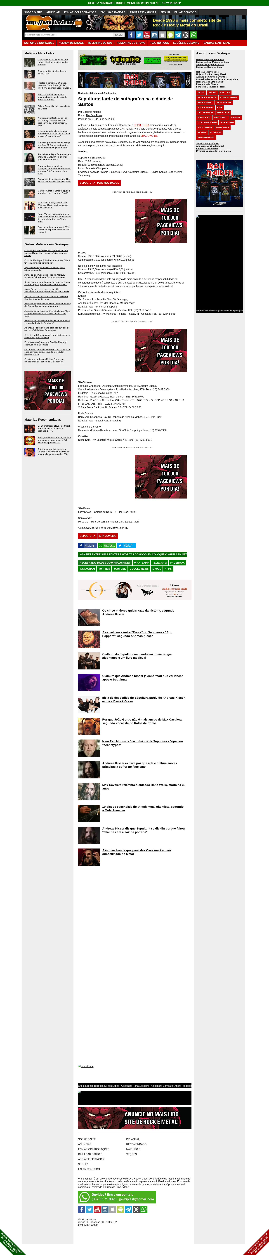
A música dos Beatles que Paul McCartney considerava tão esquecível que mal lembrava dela (53, 122)
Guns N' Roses (228, 97)
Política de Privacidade (116, 1187)
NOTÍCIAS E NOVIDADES (39, 43)
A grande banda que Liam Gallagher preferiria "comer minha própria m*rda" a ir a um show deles (54, 170)
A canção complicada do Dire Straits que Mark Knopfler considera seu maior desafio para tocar (47, 313)
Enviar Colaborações (207, 148)
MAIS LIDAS (133, 1149)
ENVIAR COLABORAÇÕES (80, 12)
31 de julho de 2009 (103, 119)
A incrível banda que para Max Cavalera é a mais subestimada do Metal (136, 852)
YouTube (119, 568)
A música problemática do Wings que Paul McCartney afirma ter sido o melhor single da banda (54, 145)
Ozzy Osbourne (207, 122)
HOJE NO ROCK (159, 43)
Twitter (104, 568)
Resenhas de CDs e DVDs (209, 81)
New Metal (220, 117)
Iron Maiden (224, 102)
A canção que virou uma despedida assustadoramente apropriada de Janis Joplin (46, 290)
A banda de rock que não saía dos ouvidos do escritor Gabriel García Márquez (47, 328)
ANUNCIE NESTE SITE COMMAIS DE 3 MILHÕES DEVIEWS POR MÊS (258, 1243)
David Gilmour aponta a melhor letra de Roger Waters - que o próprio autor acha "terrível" (47, 283)
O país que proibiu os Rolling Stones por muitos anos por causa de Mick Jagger (44, 360)
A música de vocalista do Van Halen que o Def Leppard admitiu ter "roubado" (47, 321)
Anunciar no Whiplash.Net (210, 146)
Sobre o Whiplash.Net (207, 143)
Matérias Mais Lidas (39, 53)
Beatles (225, 92)
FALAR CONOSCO (185, 12)
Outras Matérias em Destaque (46, 244)
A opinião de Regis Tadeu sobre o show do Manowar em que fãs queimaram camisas (54, 157)
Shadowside (110, 93)
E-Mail (156, 568)
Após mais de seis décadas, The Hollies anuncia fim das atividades (54, 180)
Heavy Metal (205, 102)
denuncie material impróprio (157, 1184)
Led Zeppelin (205, 112)
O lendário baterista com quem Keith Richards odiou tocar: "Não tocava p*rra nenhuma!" (54, 133)
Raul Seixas (205, 127)
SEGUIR (165, 12)
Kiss (219, 107)
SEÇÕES (186, 43)
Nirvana (236, 117)
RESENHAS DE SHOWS (131, 43)
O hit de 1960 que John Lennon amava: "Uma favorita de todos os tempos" (47, 261)
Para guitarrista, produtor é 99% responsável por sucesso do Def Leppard (53, 229)
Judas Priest (205, 107)
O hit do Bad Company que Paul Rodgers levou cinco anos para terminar (47, 336)
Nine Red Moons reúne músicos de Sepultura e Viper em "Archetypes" (142, 743)
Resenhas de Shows (207, 84)
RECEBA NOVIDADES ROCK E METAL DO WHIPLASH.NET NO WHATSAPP (134, 3)
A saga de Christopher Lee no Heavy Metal (52, 72)
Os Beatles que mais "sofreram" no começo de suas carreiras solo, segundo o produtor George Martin (47, 352)
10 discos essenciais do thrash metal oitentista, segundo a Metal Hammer (143, 808)
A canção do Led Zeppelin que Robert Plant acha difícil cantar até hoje (53, 62)
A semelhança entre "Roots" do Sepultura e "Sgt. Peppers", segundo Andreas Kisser (137, 634)
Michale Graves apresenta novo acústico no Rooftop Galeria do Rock (46, 297)
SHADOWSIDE (149, 136)
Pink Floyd (227, 122)
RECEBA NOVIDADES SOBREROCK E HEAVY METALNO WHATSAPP (11, 1243)
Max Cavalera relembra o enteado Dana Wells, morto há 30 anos (143, 786)
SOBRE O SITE (33, 12)
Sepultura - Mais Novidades (99, 183)
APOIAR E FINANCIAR (143, 12)
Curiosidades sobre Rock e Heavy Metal (217, 79)
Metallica (204, 117)
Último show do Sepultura (210, 59)
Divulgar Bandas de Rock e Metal (213, 151)
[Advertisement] (104, 350)
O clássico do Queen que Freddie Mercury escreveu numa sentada (45, 343)
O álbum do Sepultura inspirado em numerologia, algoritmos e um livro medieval (137, 655)
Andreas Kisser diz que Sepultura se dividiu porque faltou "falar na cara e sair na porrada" (143, 830)
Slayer (202, 132)
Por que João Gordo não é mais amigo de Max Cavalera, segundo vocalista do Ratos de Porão (142, 721)
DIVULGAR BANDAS (112, 12)
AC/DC (201, 92)
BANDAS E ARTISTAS (216, 43)
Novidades (84, 93)
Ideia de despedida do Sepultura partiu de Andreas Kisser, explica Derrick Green (143, 699)
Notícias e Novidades (207, 72)
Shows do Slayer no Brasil (210, 64)
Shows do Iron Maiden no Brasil (213, 62)
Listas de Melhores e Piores (211, 86)
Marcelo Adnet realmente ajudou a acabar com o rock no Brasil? (54, 191)
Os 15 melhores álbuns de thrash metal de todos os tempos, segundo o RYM (54, 428)
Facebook (177, 562)
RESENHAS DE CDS (100, 43)
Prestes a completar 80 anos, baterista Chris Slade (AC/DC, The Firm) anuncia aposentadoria (54, 85)
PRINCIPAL (132, 1139)
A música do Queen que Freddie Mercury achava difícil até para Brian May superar (44, 276)
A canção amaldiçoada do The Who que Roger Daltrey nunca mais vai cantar (53, 205)
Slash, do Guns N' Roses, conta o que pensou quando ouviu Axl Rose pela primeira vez (54, 440)
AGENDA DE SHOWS (71, 43)
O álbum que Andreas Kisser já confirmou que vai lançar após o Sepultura (142, 677)
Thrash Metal (206, 137)
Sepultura (96, 93)
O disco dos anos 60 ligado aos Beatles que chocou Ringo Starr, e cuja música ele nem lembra (46, 253)
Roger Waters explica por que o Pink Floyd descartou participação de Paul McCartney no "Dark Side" (54, 218)
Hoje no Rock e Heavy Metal (211, 74)
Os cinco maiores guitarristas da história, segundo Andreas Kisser (138, 612)
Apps (168, 568)
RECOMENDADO (136, 1144)
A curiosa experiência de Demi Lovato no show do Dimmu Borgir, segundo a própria (47, 304)
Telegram (159, 562)
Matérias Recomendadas (42, 419)
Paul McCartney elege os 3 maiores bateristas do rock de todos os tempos (52, 97)
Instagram (87, 568)
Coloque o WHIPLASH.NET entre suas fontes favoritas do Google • (138, 554)
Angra (212, 92)
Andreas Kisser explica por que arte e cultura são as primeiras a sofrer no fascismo (139, 764)
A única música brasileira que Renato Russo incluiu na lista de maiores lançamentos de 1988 (53, 451)
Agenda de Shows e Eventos (211, 77)
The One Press (94, 115)
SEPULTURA (141, 125)
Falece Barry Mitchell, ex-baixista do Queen (54, 107)
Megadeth (223, 112)
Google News (139, 568)
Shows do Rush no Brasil (209, 67)
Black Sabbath (207, 97)
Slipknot (215, 132)
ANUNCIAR (53, 12)
